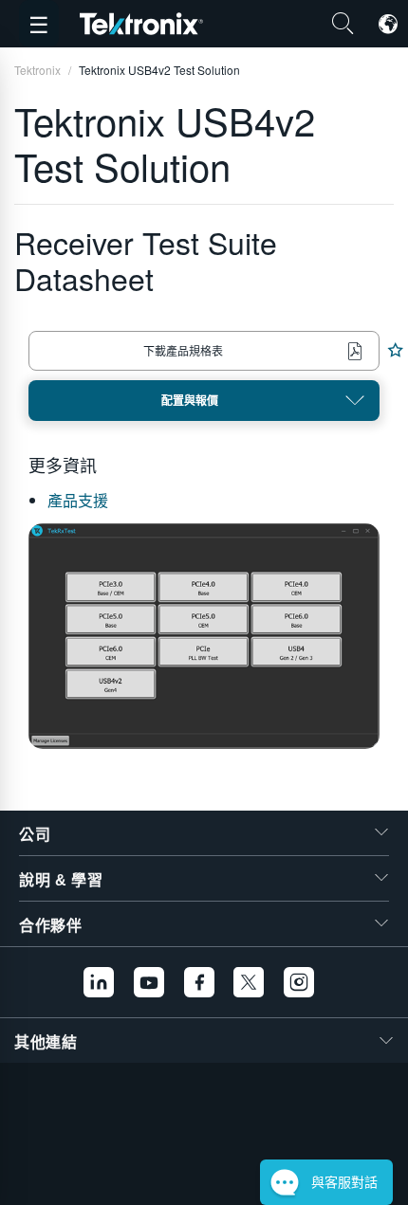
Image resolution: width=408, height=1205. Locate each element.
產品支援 (77, 500)
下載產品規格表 (183, 350)
